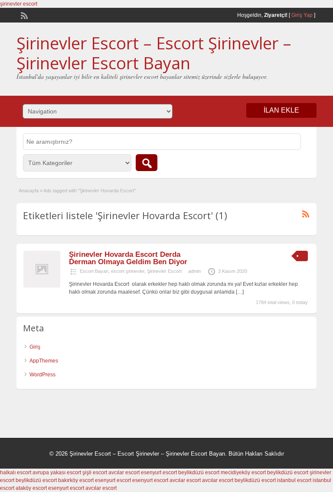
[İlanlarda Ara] (146, 162)
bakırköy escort (76, 480)
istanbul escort (294, 480)
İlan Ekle (281, 110)
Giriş (34, 347)
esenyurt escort (159, 472)
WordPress (42, 375)
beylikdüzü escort (198, 472)
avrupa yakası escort (57, 472)
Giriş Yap (302, 15)
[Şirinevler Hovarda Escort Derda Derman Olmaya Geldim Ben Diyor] (41, 286)
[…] (240, 292)
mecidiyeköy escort (243, 472)
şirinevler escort (18, 4)
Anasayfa (29, 190)
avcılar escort (124, 472)
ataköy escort (31, 488)
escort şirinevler (127, 271)
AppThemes (43, 361)
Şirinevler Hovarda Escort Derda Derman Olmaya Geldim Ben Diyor (128, 258)
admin (194, 271)
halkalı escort (15, 472)
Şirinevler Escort (164, 271)
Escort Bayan (94, 271)
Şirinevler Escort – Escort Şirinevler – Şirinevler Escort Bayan (153, 53)
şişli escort (94, 472)
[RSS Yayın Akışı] (23, 14)
